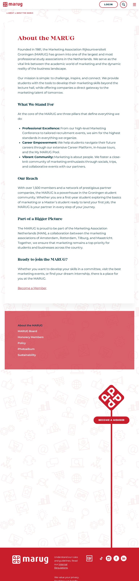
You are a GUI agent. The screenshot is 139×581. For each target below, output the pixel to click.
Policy (22, 343)
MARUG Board (27, 331)
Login (108, 4)
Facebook (116, 558)
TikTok (101, 558)
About (11, 13)
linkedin (124, 558)
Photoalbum (26, 349)
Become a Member (32, 288)
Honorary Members (30, 337)
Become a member (111, 420)
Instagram (109, 558)
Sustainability (27, 355)
